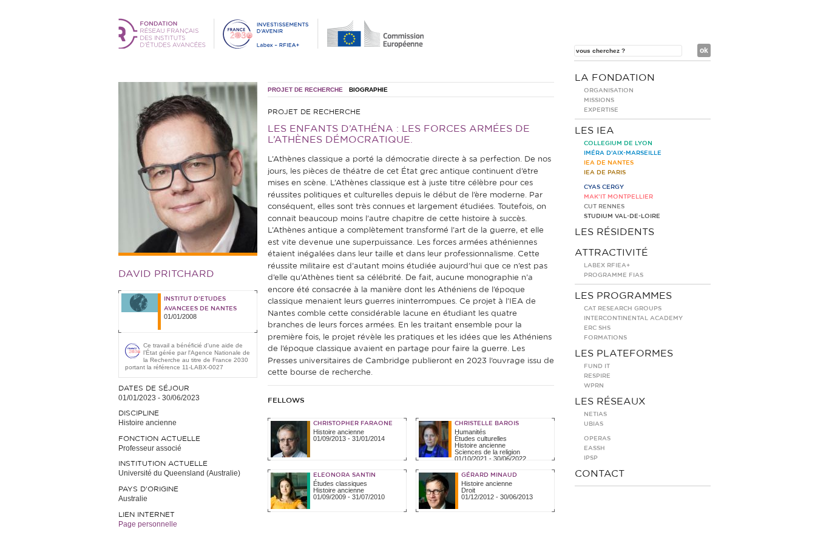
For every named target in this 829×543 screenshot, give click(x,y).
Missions (599, 100)
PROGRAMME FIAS (613, 275)
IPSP (591, 458)
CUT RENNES (604, 206)
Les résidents (614, 232)
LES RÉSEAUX (610, 401)
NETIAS (595, 414)
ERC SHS (597, 328)
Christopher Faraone (353, 423)
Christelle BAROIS (487, 423)
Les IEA (594, 130)
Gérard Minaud (489, 475)
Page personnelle (147, 524)
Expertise (601, 110)
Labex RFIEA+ (607, 265)
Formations (605, 338)
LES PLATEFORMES (624, 353)
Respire (597, 376)
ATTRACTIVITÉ (611, 253)
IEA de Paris (605, 172)
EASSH (594, 448)
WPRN (594, 386)
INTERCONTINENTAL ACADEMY (633, 318)
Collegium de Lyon (618, 143)
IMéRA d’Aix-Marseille (623, 153)
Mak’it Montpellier (618, 197)
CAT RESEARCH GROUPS (623, 309)
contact (599, 474)
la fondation (615, 78)
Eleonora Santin (344, 475)
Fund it (597, 366)
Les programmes (623, 296)
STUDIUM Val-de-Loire (622, 216)
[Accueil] (273, 46)
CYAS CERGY (604, 187)
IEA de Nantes (609, 163)
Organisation (609, 90)
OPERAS (597, 438)
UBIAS (593, 424)
